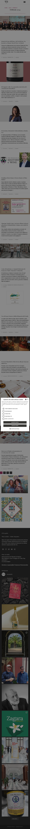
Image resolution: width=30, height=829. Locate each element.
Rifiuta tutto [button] (15, 425)
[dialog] (15, 414)
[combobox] (25, 399)
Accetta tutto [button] (14, 422)
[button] (15, 429)
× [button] (27, 399)
